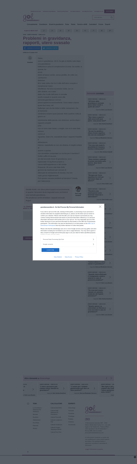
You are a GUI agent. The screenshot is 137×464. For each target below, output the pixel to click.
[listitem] (68, 239)
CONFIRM (50, 250)
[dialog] (68, 232)
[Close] (101, 207)
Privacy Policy (79, 257)
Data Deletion (58, 257)
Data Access (68, 257)
